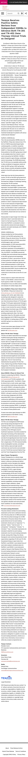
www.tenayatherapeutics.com (12, 505)
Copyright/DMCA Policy (9, 754)
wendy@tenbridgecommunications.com (12, 670)
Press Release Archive (16, 748)
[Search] (18, 13)
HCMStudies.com (12, 330)
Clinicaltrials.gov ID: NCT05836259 (11, 293)
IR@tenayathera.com (7, 652)
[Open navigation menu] (2, 13)
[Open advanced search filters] (22, 13)
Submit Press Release (8, 751)
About (7, 748)
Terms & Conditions (20, 751)
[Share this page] (26, 13)
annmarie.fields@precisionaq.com (10, 661)
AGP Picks (4, 2)
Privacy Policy (21, 754)
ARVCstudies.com (12, 416)
